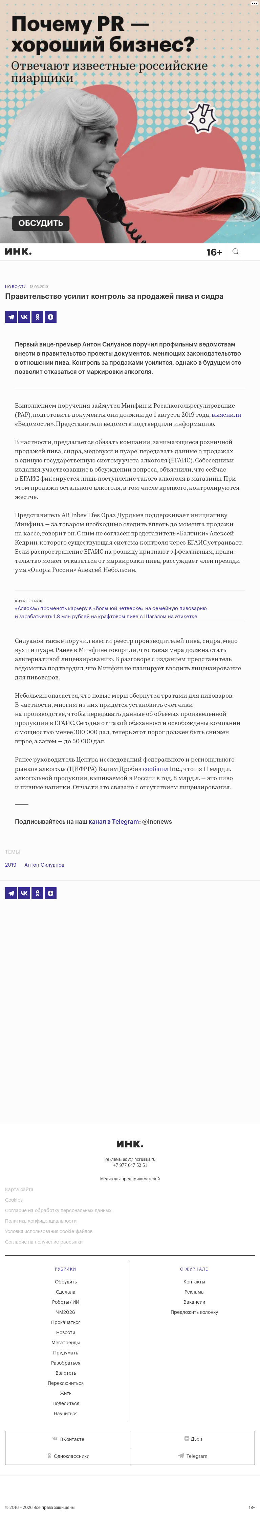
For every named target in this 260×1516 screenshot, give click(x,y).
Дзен (196, 1439)
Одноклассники (70, 1456)
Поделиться (65, 1403)
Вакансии (194, 1302)
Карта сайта (19, 1189)
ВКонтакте (71, 1439)
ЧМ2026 (65, 1312)
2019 (10, 865)
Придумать (65, 1353)
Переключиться (66, 1383)
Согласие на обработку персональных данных (58, 1210)
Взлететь (66, 1373)
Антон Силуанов (44, 865)
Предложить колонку (194, 1312)
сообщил (156, 769)
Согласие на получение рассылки (44, 1242)
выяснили (225, 415)
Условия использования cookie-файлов (48, 1231)
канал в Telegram (114, 822)
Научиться (66, 1414)
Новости (16, 287)
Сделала (65, 1292)
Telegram (196, 1456)
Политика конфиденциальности (41, 1221)
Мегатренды (65, 1343)
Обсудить (66, 1282)
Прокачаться (66, 1322)
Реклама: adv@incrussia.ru (130, 1159)
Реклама (194, 1292)
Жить (65, 1393)
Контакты (194, 1282)
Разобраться (65, 1363)
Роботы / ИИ (65, 1302)
